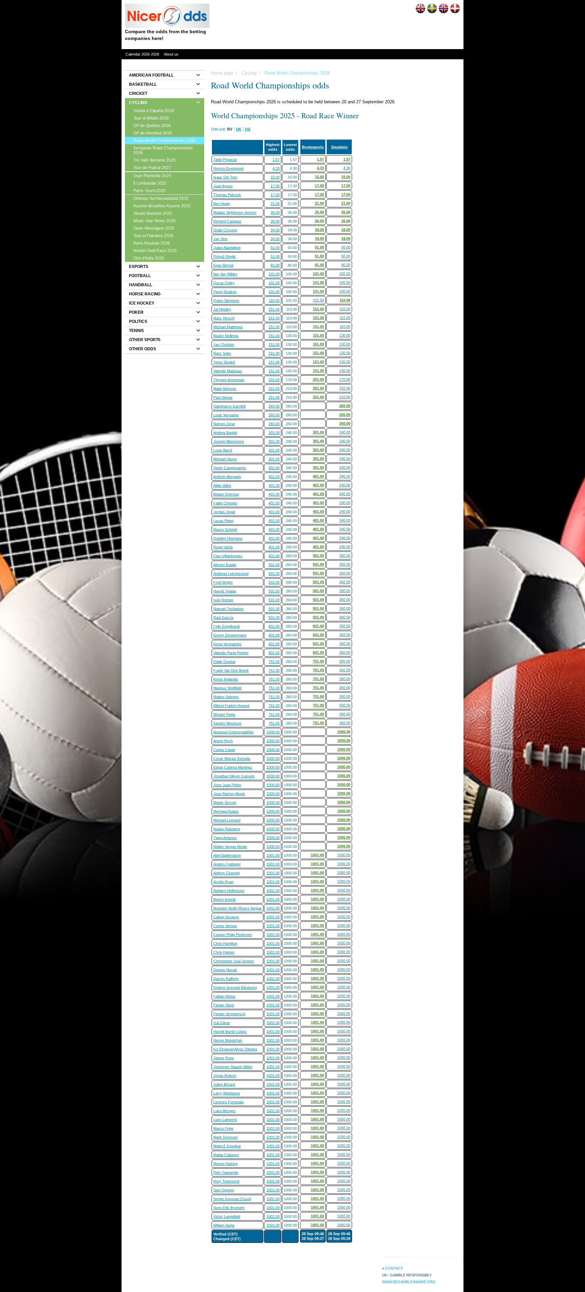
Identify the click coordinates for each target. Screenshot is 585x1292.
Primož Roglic (224, 256)
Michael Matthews (228, 327)
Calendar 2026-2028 (142, 54)
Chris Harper (224, 952)
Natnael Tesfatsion (228, 609)
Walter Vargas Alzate (230, 847)
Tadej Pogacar (225, 160)
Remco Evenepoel (228, 168)
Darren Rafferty (226, 979)
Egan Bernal (223, 265)
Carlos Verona (225, 926)
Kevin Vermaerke (227, 644)
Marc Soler (222, 353)
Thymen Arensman (228, 380)
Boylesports (313, 147)
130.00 (344, 335)
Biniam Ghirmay (226, 494)
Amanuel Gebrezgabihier (233, 732)
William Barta (223, 1225)
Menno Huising (225, 1164)
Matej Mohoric (224, 389)
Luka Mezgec (224, 1111)
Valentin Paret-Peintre (230, 653)
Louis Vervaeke (226, 415)
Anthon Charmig (226, 873)
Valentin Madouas (227, 371)
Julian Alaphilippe (227, 248)
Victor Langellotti (226, 1216)
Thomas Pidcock (227, 195)
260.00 (274, 406)
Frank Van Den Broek (231, 670)
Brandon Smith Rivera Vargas (237, 908)
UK (238, 129)
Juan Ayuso (223, 186)
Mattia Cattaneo (226, 1155)
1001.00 (273, 855)
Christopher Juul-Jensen (233, 961)
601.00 (274, 626)
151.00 (274, 309)
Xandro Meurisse (227, 723)
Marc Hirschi (223, 318)
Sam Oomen (223, 1190)
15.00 (275, 177)
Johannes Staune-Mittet (232, 1067)
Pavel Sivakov (225, 292)
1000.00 (273, 732)
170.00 (344, 379)
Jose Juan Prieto (227, 785)
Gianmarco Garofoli (229, 406)
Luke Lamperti (225, 1120)
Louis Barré (222, 450)
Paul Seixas (223, 397)
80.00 (345, 265)
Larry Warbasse (226, 1093)
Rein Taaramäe (225, 1172)
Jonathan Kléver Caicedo (234, 776)
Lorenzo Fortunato (228, 1102)
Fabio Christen (225, 503)
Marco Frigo (223, 1128)
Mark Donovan (225, 1137)
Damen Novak (225, 970)
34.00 (275, 230)
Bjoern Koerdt (224, 899)
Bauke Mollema (225, 336)
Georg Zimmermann (229, 635)
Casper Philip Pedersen (232, 935)
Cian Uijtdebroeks (227, 556)
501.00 (274, 565)
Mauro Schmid (225, 529)
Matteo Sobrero (226, 697)
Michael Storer (225, 459)
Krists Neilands (225, 679)
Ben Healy (221, 204)
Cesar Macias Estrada (231, 758)
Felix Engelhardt (226, 626)
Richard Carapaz (227, 221)
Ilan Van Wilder (225, 274)
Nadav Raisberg (226, 829)
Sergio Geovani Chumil (232, 1199)
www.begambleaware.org (409, 1282)
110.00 (274, 300)
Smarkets (339, 147)
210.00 (344, 388)
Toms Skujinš (224, 362)
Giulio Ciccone (225, 230)
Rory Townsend (226, 1181)
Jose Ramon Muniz (229, 794)
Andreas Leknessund (230, 573)
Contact (394, 1268)
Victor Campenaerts (229, 468)
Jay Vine (220, 239)
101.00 (274, 274)
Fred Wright (223, 582)
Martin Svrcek (224, 802)
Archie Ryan (223, 882)
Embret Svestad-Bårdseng (235, 987)
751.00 (274, 662)
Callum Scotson (226, 917)
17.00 (275, 186)
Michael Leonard (226, 820)
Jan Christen (223, 344)
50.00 (345, 247)
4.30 (346, 168)
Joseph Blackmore (228, 441)
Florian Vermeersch (229, 1014)
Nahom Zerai (224, 424)
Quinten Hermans (227, 538)
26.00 (275, 212)
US (247, 129)
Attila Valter (222, 485)
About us (171, 54)
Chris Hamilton (225, 943)
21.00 (275, 204)
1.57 (276, 160)
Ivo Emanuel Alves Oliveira (235, 1049)
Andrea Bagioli (225, 433)
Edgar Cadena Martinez (232, 767)
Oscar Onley (224, 283)
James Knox (223, 1058)
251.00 (274, 389)
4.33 (276, 168)
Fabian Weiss (224, 996)
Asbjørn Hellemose (228, 891)
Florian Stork (223, 1005)
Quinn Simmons (226, 300)
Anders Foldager (227, 864)
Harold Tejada (224, 591)
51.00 (275, 248)
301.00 (274, 433)
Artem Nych (223, 741)
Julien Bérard (224, 1084)
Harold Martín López (230, 1031)
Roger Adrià (223, 547)
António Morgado (227, 477)
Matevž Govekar (227, 1146)
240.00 (344, 432)
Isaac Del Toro (225, 177)
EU (229, 129)
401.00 (274, 477)
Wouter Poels (224, 714)
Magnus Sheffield (227, 688)
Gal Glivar (221, 1023)
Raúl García (223, 618)
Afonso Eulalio (224, 565)
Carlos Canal (224, 750)
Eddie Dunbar (224, 662)
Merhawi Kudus (226, 811)
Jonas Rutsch (224, 1076)
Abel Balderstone (227, 855)
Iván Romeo (223, 600)
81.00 (275, 265)
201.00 (274, 380)
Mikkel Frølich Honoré (231, 706)
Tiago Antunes (225, 838)
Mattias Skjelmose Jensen (234, 212)
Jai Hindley (222, 309)
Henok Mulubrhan (227, 1040)
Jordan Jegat (224, 512)
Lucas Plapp (223, 521)
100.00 (344, 274)
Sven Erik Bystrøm (228, 1208)
